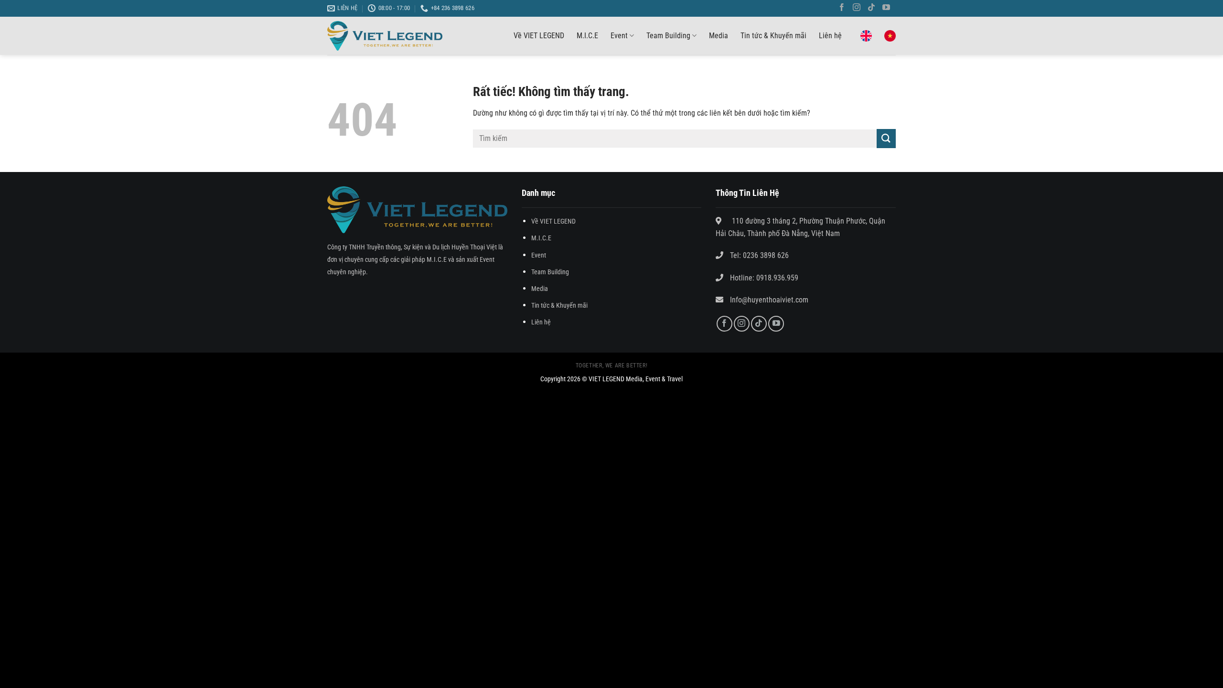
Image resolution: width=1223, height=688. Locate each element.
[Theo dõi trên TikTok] (873, 8)
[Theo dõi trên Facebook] (843, 8)
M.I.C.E (587, 35)
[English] (866, 35)
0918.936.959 (776, 277)
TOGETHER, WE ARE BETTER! (612, 365)
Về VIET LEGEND (539, 35)
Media (718, 35)
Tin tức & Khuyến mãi (773, 35)
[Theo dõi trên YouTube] (888, 8)
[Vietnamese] (890, 35)
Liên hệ (830, 35)
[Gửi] (886, 138)
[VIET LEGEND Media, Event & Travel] (384, 36)
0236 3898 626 (766, 255)
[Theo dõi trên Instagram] (858, 8)
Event (619, 35)
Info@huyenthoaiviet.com (769, 299)
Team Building (668, 35)
